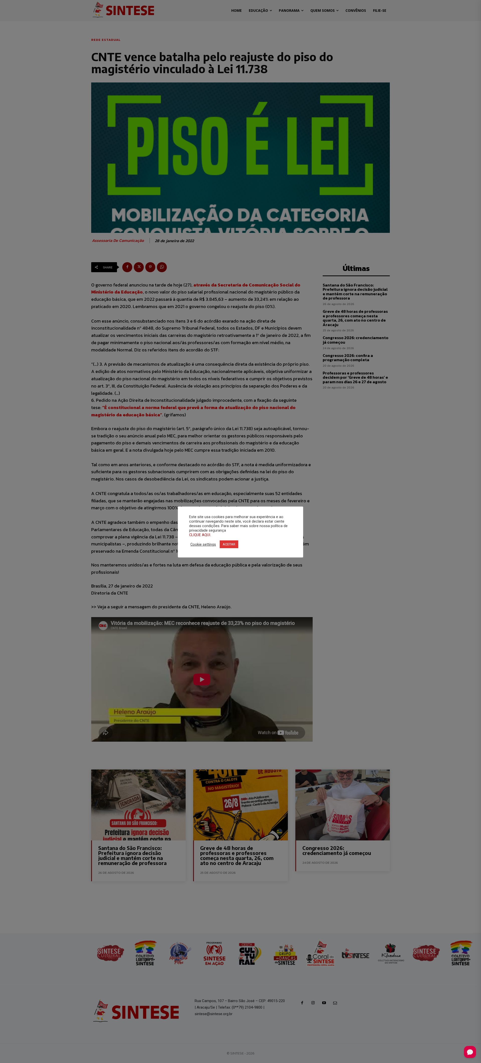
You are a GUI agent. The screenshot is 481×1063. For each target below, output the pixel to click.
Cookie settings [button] (203, 544)
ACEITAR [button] (229, 544)
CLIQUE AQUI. (200, 535)
